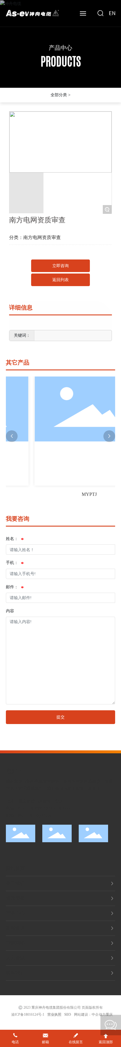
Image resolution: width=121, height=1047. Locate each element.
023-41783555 (58, 808)
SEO (67, 1014)
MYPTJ (77, 494)
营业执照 (54, 1014)
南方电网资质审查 (42, 237)
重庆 (109, 1014)
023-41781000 (30, 808)
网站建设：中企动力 (90, 1014)
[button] (12, 436)
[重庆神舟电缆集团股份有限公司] (32, 12)
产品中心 (60, 47)
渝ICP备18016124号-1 (27, 1014)
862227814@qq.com (35, 815)
